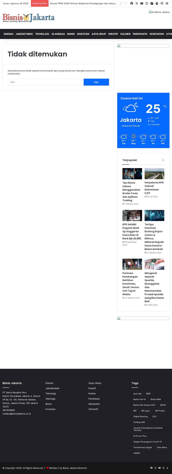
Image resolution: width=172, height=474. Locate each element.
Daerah (8, 33)
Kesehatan (157, 33)
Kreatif (113, 33)
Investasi (83, 33)
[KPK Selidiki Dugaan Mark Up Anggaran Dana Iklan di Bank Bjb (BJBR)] (132, 215)
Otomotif (93, 409)
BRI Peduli (160, 410)
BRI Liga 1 (145, 410)
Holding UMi (139, 422)
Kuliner (125, 33)
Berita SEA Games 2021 (144, 405)
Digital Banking (140, 416)
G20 (154, 416)
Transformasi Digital (142, 447)
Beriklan (53, 468)
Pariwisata (140, 33)
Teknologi (42, 33)
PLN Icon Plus (139, 436)
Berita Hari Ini (139, 399)
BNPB (163, 405)
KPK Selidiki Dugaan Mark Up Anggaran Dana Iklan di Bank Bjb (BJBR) (131, 231)
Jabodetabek (24, 33)
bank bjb (137, 393)
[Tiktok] (151, 3)
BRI (135, 410)
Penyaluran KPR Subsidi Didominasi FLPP (154, 188)
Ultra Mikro (162, 447)
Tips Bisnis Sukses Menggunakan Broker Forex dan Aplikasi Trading (131, 191)
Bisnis (71, 33)
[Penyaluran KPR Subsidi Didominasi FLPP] (154, 173)
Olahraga (58, 33)
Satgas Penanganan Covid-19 (147, 441)
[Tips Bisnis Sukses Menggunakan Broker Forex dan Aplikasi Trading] (132, 173)
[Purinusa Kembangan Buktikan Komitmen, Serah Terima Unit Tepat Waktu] (132, 264)
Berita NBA (156, 399)
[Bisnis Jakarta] (29, 18)
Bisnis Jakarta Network (75, 468)
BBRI (148, 393)
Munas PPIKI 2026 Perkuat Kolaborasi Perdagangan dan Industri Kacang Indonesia (93, 3)
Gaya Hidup (99, 33)
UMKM (136, 453)
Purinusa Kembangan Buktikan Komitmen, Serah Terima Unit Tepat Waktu (130, 283)
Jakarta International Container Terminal (148, 429)
